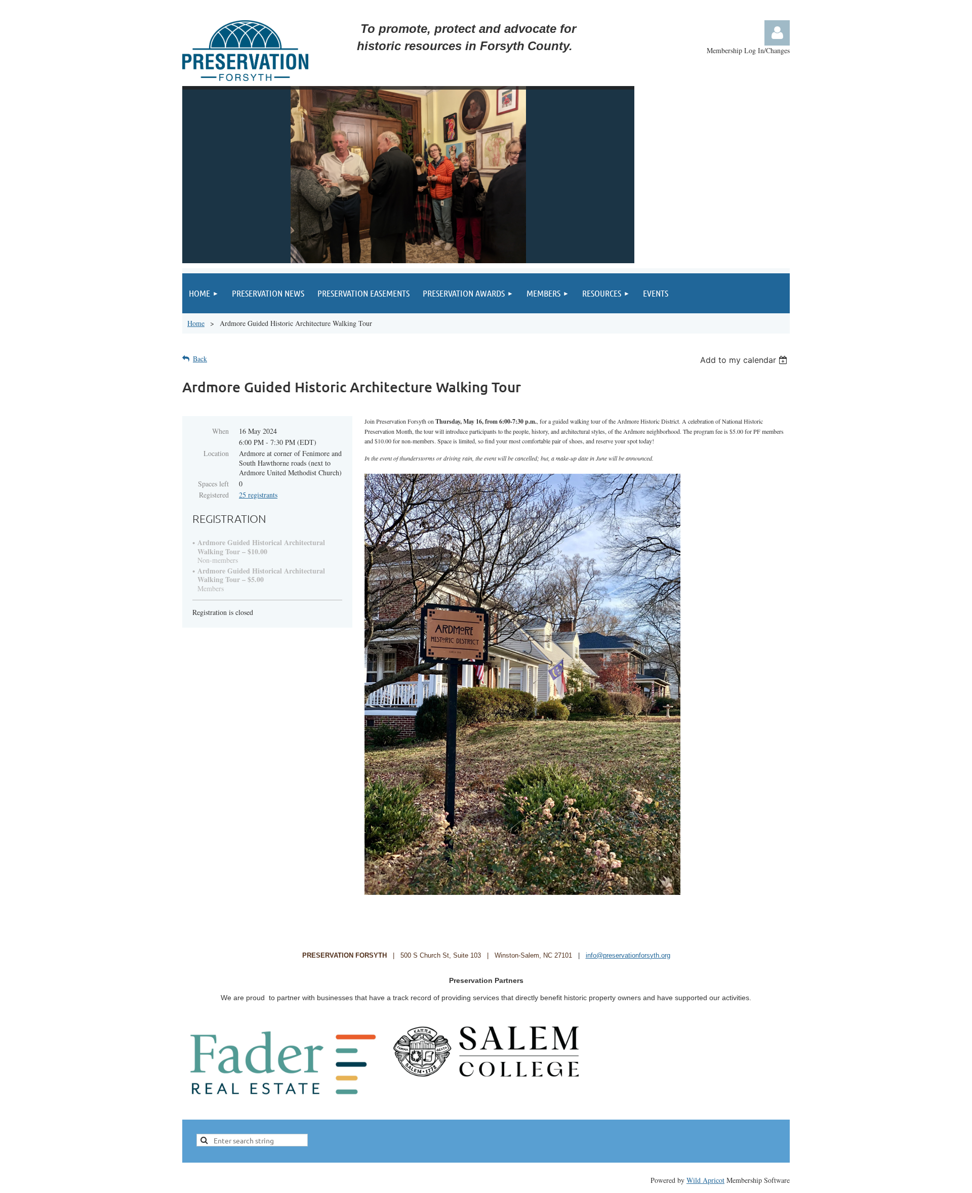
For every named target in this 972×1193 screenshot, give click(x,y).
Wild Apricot (705, 1180)
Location (216, 453)
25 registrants (258, 495)
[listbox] (745, 360)
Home (196, 323)
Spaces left (213, 483)
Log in (777, 33)
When (220, 431)
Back (200, 358)
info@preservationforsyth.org (628, 955)
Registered (214, 495)
